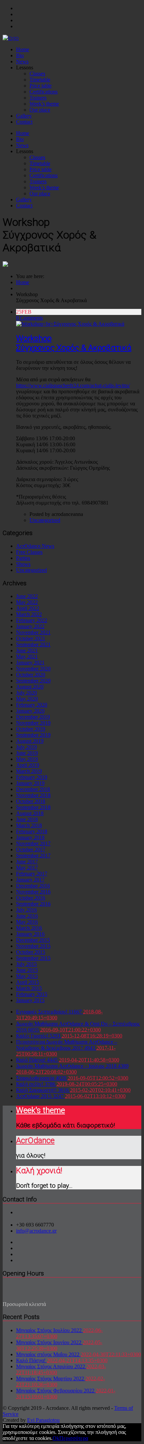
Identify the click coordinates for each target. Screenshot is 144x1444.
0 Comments (29, 318)
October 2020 (30, 674)
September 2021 (33, 644)
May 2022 (27, 602)
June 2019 (27, 753)
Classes (37, 73)
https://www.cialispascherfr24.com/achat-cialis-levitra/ (73, 385)
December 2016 (33, 886)
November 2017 (33, 843)
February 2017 (31, 873)
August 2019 (30, 741)
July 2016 (26, 910)
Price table (40, 85)
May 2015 (27, 976)
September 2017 (33, 855)
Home (22, 49)
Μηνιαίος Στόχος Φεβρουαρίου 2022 (56, 1390)
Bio (20, 55)
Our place (39, 110)
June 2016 (27, 916)
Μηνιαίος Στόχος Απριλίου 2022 (51, 1366)
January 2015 (30, 1000)
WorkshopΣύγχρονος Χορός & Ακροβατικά (73, 343)
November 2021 (33, 632)
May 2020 (27, 699)
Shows (23, 564)
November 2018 (33, 795)
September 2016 (33, 904)
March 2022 (29, 614)
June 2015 (27, 970)
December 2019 (33, 717)
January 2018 (30, 837)
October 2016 (30, 898)
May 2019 (27, 759)
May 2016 (27, 922)
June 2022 (27, 596)
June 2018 (27, 819)
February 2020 (31, 705)
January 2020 (30, 711)
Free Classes (29, 552)
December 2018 (33, 789)
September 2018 (33, 807)
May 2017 (27, 867)
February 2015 (31, 994)
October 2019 (30, 729)
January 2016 (30, 934)
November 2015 (33, 946)
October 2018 (30, 801)
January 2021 (30, 662)
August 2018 (30, 813)
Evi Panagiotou (43, 1420)
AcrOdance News (35, 546)
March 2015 (29, 988)
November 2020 (33, 668)
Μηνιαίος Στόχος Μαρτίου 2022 (50, 1378)
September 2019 (33, 735)
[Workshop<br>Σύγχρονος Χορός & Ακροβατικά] (70, 324)
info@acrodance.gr (36, 1231)
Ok (56, 1438)
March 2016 (29, 928)
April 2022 (27, 608)
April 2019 (27, 765)
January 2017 (30, 879)
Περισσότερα (73, 1438)
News (22, 61)
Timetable (39, 79)
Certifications (43, 91)
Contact (24, 122)
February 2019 (31, 777)
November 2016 (33, 892)
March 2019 (29, 771)
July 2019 (26, 747)
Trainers (38, 98)
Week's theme (40, 1110)
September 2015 (33, 958)
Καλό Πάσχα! (31, 1360)
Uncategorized (44, 520)
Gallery (24, 116)
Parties (23, 558)
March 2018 (29, 825)
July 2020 (26, 693)
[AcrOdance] (11, 38)
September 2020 (33, 680)
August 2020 (30, 687)
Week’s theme (44, 104)
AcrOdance (35, 1140)
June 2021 (27, 650)
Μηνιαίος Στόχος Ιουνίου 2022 (49, 1342)
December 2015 (33, 940)
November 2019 (33, 723)
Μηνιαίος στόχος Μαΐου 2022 (48, 1354)
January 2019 (30, 783)
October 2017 (30, 849)
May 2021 (27, 656)
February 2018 (31, 831)
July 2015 (26, 964)
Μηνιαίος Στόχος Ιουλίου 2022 (49, 1330)
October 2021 (30, 638)
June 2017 (27, 861)
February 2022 (31, 620)
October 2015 (30, 952)
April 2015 (27, 982)
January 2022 (30, 626)
